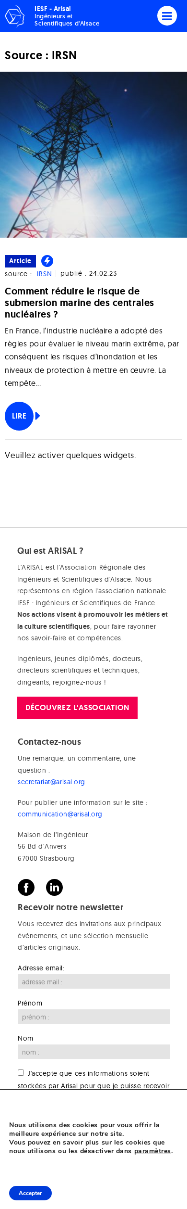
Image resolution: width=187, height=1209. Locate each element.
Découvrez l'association (77, 707)
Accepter (30, 1193)
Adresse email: (41, 968)
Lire (19, 416)
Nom (26, 1038)
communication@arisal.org (60, 814)
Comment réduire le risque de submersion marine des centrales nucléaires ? (79, 302)
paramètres (152, 1151)
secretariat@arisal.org (51, 781)
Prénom (30, 1003)
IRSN (44, 273)
